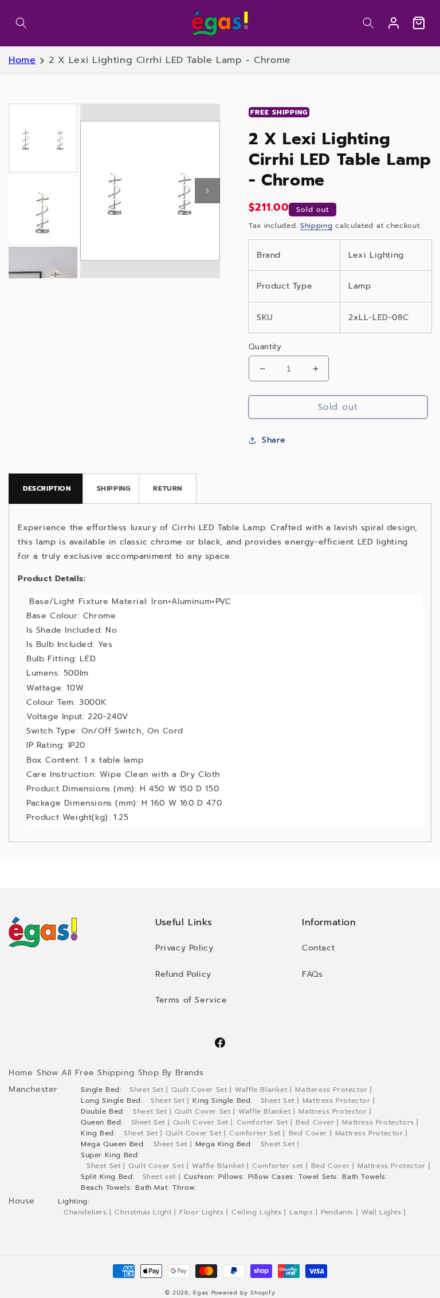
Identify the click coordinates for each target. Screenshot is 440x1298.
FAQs (312, 974)
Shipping (316, 225)
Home (22, 60)
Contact (318, 948)
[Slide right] (207, 190)
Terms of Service (191, 1000)
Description (47, 488)
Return (167, 488)
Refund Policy (183, 974)
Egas (201, 1292)
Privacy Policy (184, 948)
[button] (21, 22)
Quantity (265, 346)
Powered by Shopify (243, 1292)
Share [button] (274, 440)
